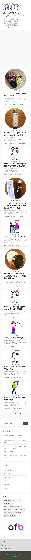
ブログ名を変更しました (10, 452)
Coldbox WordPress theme (12, 556)
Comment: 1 (21, 216)
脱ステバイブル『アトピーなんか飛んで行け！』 (15, 441)
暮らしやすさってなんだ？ (17, 554)
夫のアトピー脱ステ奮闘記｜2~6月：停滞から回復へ (15, 456)
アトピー (7, 500)
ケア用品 (16, 500)
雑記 (16, 488)
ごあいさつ (4, 545)
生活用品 (19, 512)
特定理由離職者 (9, 512)
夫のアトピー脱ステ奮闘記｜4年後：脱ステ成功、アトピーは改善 (15, 447)
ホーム (3, 541)
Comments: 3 (22, 287)
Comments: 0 (22, 104)
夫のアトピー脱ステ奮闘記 (13, 506)
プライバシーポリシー (7, 548)
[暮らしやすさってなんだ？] (11, 7)
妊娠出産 (16, 477)
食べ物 (12, 515)
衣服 (6, 515)
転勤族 (16, 484)
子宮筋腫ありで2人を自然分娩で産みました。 (15, 436)
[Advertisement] (15, 49)
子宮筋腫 (15, 509)
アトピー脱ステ (8, 104)
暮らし (14, 104)
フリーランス (8, 245)
